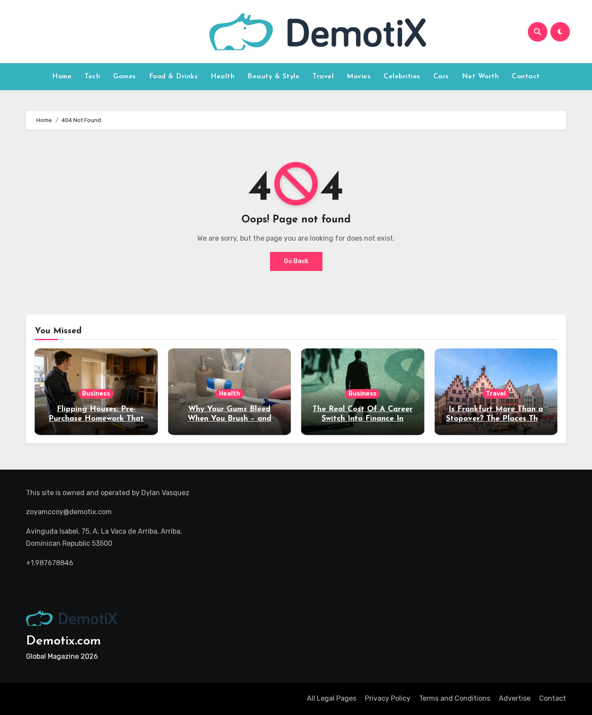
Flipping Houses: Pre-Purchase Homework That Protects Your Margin (96, 419)
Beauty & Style (273, 76)
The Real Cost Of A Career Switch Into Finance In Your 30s (362, 419)
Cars (441, 76)
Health (222, 76)
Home (62, 76)
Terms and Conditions (454, 698)
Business (96, 393)
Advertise (514, 698)
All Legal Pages (331, 698)
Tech (92, 76)
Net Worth (480, 76)
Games (124, 76)
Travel (323, 76)
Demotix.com (63, 641)
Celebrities (402, 76)
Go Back (296, 261)
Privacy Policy (387, 698)
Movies (359, 76)
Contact (526, 76)
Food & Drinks (173, 76)
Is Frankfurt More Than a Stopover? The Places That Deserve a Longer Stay (496, 419)
